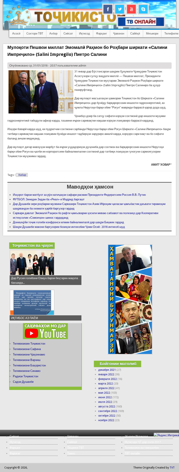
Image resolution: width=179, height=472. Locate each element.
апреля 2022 (106, 388)
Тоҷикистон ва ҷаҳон (32, 245)
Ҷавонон (118, 33)
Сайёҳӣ (135, 33)
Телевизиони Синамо (26, 370)
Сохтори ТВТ (34, 33)
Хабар (22, 175)
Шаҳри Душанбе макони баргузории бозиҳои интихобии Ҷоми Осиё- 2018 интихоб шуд (69, 226)
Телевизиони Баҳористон (29, 365)
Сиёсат (68, 33)
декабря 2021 (107, 369)
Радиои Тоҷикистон (25, 376)
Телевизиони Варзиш (26, 360)
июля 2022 (105, 401)
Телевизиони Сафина (27, 349)
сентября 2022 (107, 411)
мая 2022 (104, 392)
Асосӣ (16, 33)
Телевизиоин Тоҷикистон (29, 343)
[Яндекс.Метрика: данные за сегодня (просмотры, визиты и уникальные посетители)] (166, 435)
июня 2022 (105, 397)
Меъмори (152, 33)
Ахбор (53, 33)
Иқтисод (84, 33)
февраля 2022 (107, 379)
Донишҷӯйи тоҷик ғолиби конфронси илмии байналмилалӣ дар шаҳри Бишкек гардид (68, 222)
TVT (172, 467)
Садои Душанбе (23, 381)
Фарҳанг (101, 33)
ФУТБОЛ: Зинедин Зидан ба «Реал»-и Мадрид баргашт (48, 199)
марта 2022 (105, 383)
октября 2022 (106, 415)
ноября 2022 (106, 420)
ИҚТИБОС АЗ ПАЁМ (24, 318)
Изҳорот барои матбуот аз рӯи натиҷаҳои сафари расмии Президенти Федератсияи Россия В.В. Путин (79, 194)
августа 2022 (106, 406)
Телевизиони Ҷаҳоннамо (29, 354)
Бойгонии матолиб (118, 363)
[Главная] (69, 25)
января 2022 (106, 374)
